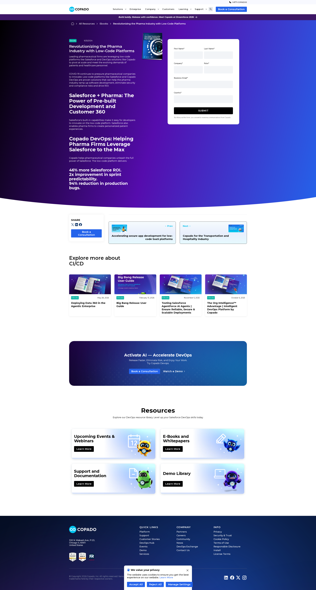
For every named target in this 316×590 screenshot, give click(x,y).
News (180, 543)
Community (183, 539)
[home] (79, 9)
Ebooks (104, 23)
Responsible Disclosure (227, 546)
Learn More (83, 448)
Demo (143, 550)
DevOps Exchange (187, 546)
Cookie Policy (221, 539)
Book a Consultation (231, 9)
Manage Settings (179, 584)
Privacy (218, 531)
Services (144, 554)
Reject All (155, 584)
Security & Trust (223, 535)
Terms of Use (221, 543)
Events (143, 546)
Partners (182, 531)
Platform (144, 531)
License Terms (222, 554)
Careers (181, 535)
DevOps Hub (146, 543)
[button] (119, 9)
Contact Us (183, 550)
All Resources (87, 23)
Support (144, 535)
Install (217, 550)
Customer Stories (149, 539)
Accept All (136, 584)
